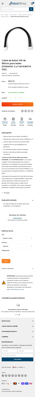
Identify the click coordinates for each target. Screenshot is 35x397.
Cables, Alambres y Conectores (25, 14)
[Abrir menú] (2, 3)
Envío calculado (12, 87)
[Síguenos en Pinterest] (12, 375)
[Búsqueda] (31, 9)
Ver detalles (13, 125)
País (3, 234)
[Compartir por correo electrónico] (32, 111)
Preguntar (21, 125)
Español (21, 367)
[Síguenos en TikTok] (19, 375)
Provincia (4, 242)
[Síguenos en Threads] (25, 375)
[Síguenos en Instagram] (9, 375)
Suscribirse (17, 359)
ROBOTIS (4, 73)
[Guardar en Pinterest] (25, 111)
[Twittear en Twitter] (29, 111)
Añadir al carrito (17, 104)
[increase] (20, 98)
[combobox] (15, 9)
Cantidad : (4, 98)
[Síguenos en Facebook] (3, 375)
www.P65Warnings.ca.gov (17, 289)
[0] (32, 4)
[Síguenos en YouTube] (16, 375)
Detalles (5, 125)
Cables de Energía (4, 16)
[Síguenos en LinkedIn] (22, 375)
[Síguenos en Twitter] (6, 375)
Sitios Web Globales (6, 367)
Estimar (6, 261)
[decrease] (10, 98)
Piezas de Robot (13, 14)
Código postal (5, 250)
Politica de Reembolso (8, 268)
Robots (6, 14)
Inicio (2, 14)
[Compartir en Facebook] (22, 111)
